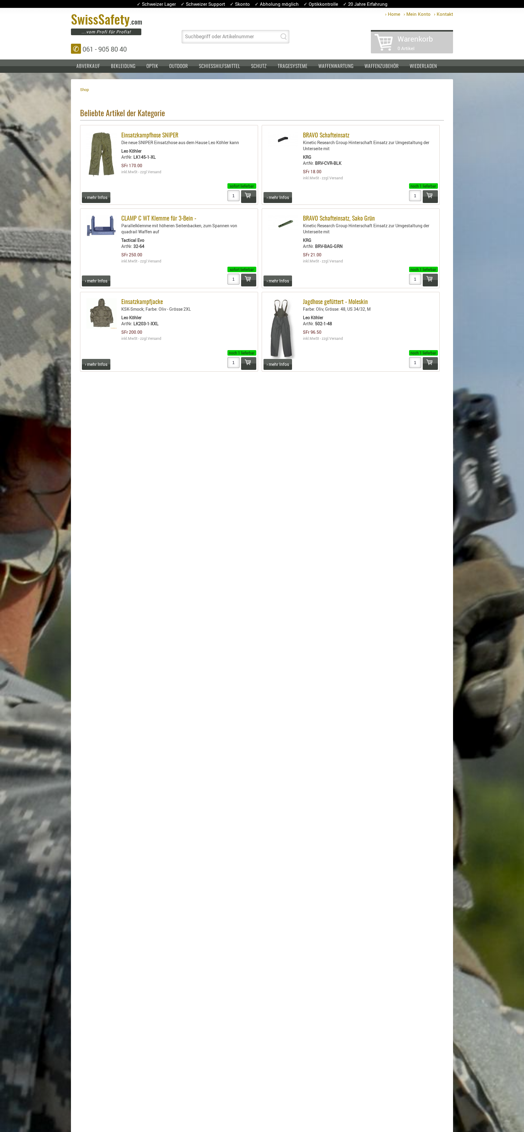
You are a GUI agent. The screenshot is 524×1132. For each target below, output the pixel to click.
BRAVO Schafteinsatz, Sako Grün (339, 219)
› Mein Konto (417, 14)
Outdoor (178, 66)
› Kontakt (443, 14)
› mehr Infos (96, 197)
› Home (392, 14)
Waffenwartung (336, 66)
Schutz (259, 66)
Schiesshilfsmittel (219, 66)
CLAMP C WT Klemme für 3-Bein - (158, 219)
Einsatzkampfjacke (142, 302)
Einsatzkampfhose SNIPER (149, 136)
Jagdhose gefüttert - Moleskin (335, 302)
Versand (154, 171)
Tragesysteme (292, 66)
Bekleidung (123, 66)
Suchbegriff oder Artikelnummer (219, 36)
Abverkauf (88, 66)
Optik (152, 66)
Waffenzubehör (381, 66)
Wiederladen (423, 66)
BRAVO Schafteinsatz (326, 136)
